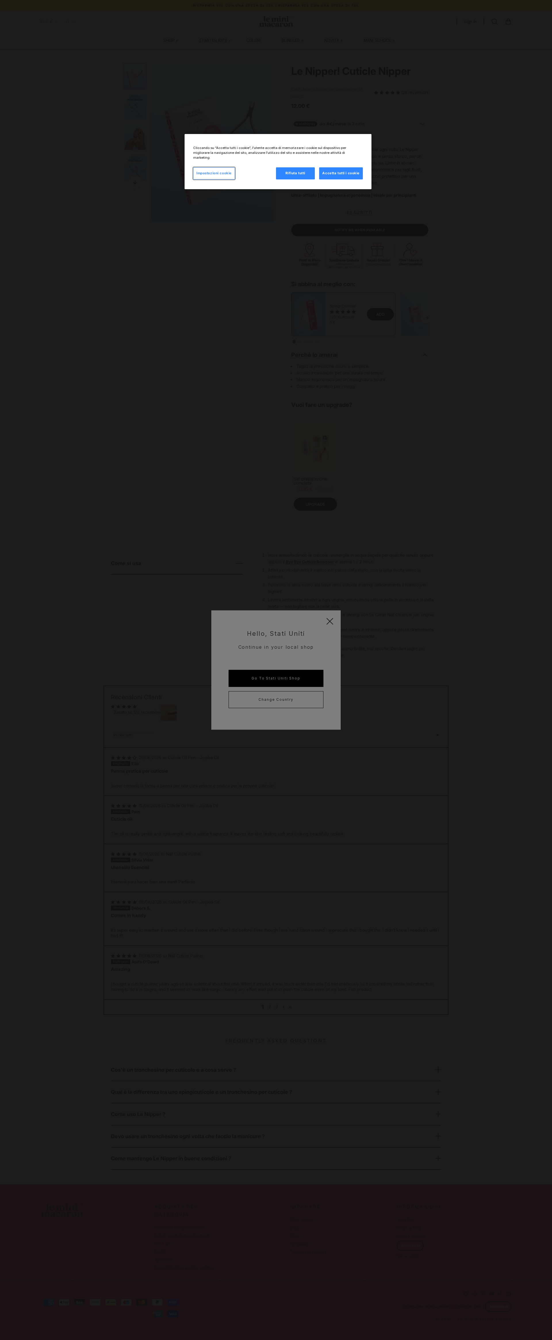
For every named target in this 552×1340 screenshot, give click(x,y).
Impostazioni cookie (214, 173)
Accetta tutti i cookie (341, 173)
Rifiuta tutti (295, 173)
